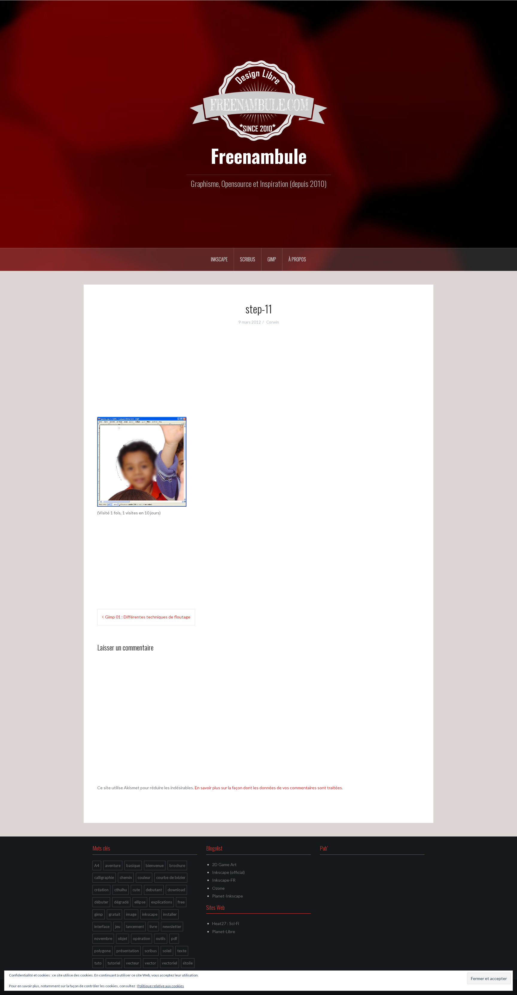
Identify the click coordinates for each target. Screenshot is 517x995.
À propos (297, 259)
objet (122, 938)
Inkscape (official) (228, 872)
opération (141, 938)
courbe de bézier (170, 877)
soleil (166, 950)
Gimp (271, 259)
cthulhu (120, 889)
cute (136, 889)
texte (181, 950)
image (131, 914)
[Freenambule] (258, 100)
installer (170, 914)
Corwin (272, 322)
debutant (154, 889)
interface (102, 926)
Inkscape (219, 259)
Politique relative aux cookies (160, 986)
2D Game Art (224, 864)
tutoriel (113, 963)
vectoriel (169, 963)
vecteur (132, 963)
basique (133, 865)
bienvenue (155, 865)
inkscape (149, 914)
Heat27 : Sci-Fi (225, 923)
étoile (188, 963)
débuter (101, 902)
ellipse (139, 902)
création (101, 889)
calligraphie (104, 877)
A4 (96, 865)
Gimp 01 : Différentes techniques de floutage (147, 616)
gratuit (114, 914)
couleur (144, 877)
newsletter (172, 926)
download (176, 889)
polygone (102, 950)
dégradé (121, 902)
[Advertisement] (258, 375)
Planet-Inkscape (227, 895)
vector (150, 963)
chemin (126, 877)
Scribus (247, 259)
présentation (127, 950)
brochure (177, 865)
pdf (174, 938)
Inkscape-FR (223, 880)
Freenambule (259, 155)
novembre (103, 938)
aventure (113, 865)
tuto (98, 963)
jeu (117, 926)
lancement (135, 926)
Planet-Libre (223, 931)
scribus (151, 950)
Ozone (218, 888)
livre (153, 926)
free (181, 902)
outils (160, 938)
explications (161, 902)
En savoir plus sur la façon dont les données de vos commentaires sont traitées (268, 787)
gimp (98, 914)
